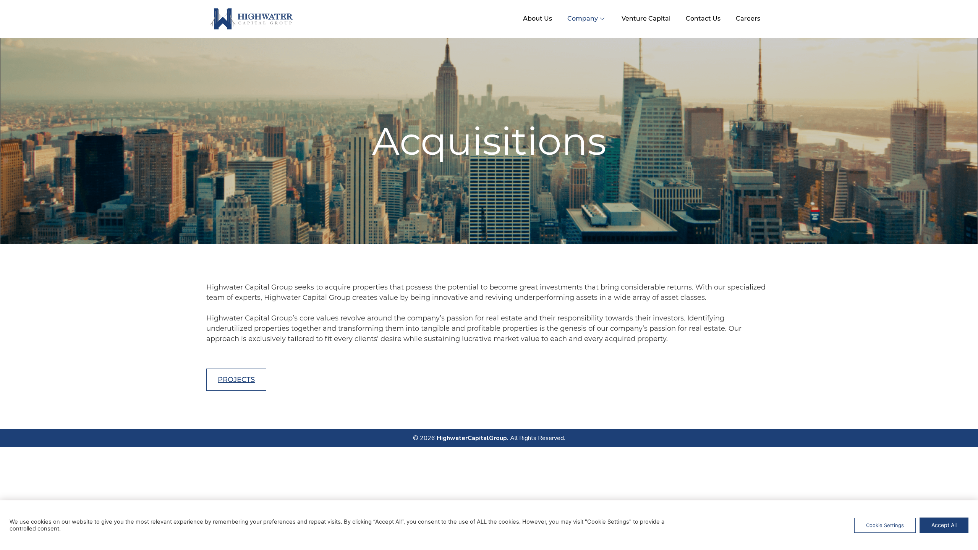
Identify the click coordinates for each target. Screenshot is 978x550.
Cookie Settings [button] (885, 525)
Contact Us (703, 18)
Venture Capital (646, 18)
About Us (537, 18)
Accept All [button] (944, 525)
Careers (748, 18)
